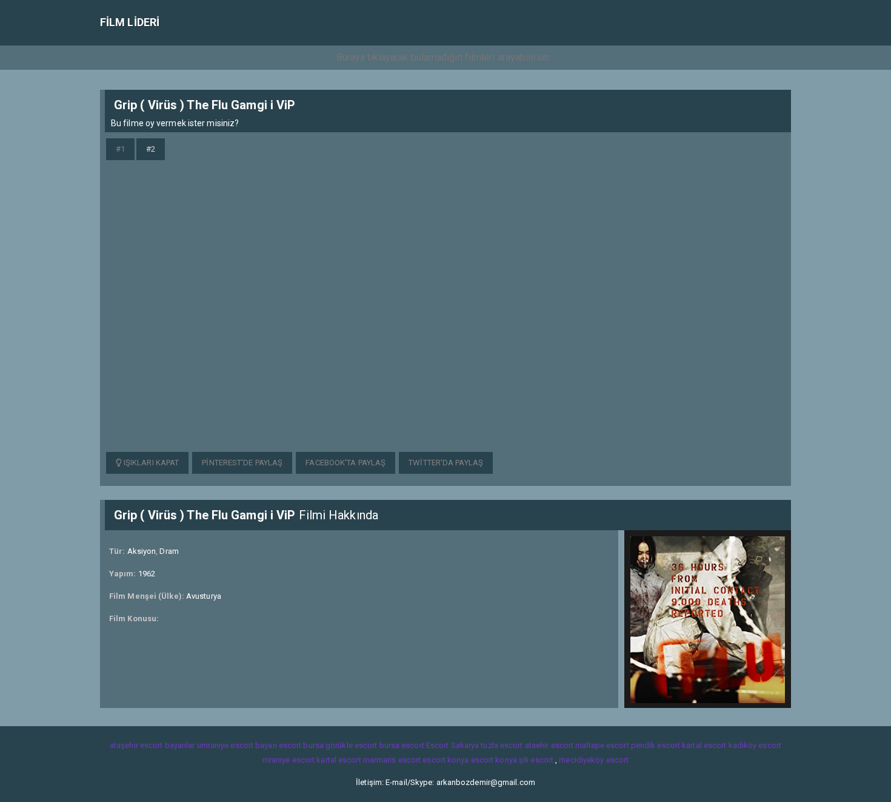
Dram (168, 551)
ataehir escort (549, 745)
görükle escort (351, 745)
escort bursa (301, 745)
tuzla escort (501, 745)
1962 (146, 573)
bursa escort (401, 745)
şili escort (536, 759)
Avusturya (203, 596)
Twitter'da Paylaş (446, 462)
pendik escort (655, 745)
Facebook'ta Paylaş (345, 462)
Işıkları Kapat (150, 462)
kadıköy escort (755, 745)
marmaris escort (392, 759)
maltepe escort (602, 745)
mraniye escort (288, 759)
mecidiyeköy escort (594, 759)
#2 (150, 148)
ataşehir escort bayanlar (152, 745)
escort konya (445, 759)
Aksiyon (141, 551)
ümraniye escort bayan (237, 745)
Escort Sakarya (452, 745)
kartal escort (704, 745)
